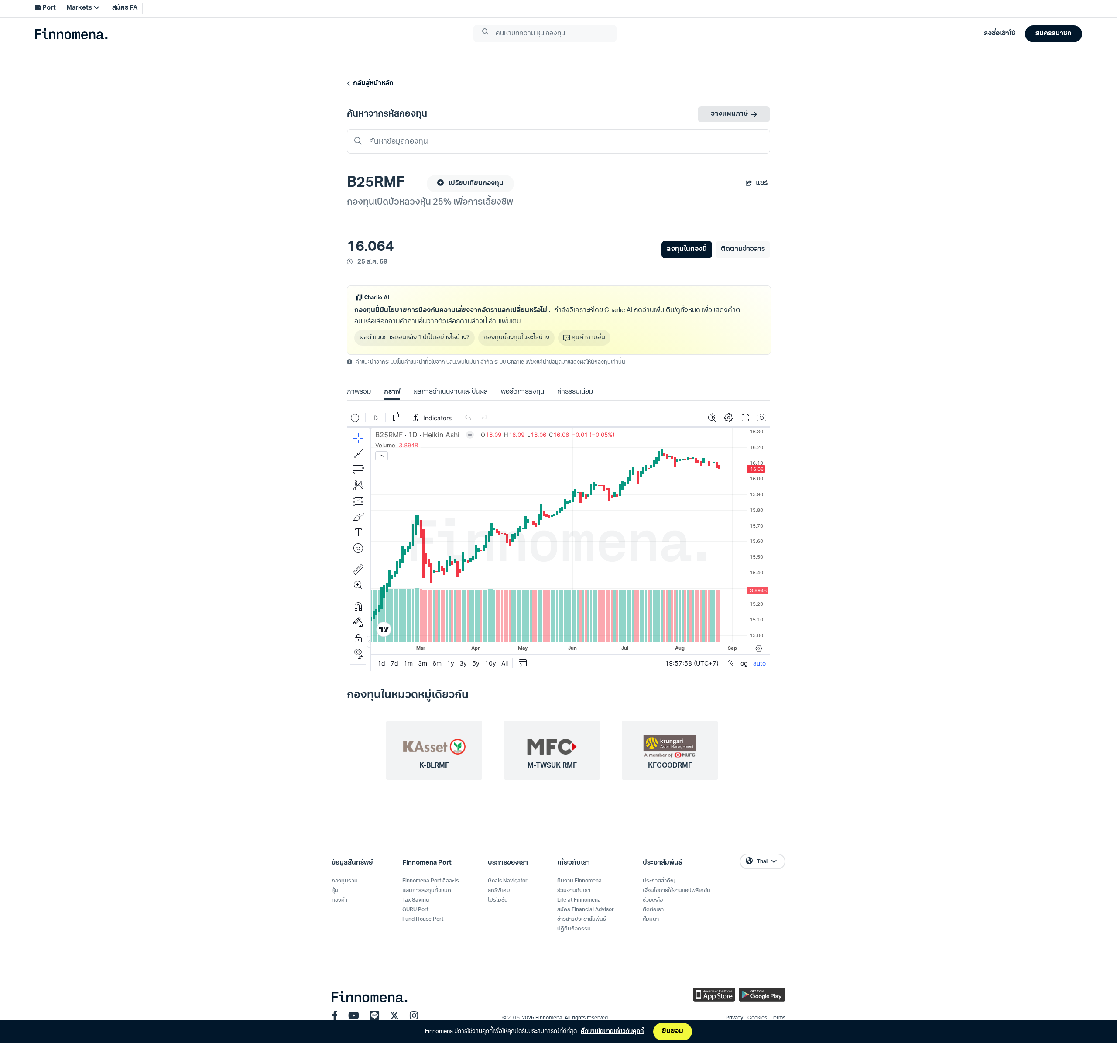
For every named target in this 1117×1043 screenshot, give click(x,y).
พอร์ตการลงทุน (522, 392)
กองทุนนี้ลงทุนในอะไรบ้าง (516, 337)
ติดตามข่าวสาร (743, 249)
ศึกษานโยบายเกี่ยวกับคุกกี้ (612, 1031)
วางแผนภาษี (729, 114)
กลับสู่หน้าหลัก (372, 83)
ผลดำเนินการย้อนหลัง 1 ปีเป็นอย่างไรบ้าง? (414, 337)
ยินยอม (672, 1031)
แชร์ (762, 183)
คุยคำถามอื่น (588, 337)
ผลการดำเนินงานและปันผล (450, 392)
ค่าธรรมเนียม (575, 392)
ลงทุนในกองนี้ (686, 249)
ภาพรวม (359, 392)
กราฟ (392, 392)
